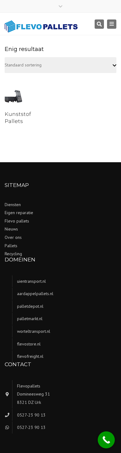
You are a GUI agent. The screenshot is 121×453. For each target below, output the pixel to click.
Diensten (13, 204)
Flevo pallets (17, 221)
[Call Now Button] (106, 439)
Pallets (11, 245)
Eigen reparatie (19, 212)
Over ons (13, 237)
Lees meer (15, 97)
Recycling (13, 253)
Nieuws (11, 229)
